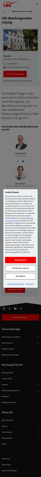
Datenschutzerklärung (15, 284)
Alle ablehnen (20, 276)
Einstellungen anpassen (20, 268)
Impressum (29, 284)
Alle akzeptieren (20, 260)
